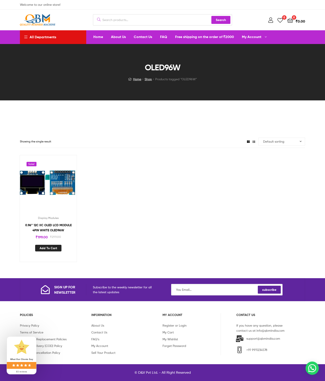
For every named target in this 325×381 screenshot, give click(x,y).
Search (221, 20)
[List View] (253, 141)
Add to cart (48, 248)
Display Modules (48, 218)
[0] (280, 20)
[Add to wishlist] (42, 186)
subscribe (269, 290)
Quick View (53, 186)
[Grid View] (248, 141)
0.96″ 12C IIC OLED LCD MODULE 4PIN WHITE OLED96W (48, 227)
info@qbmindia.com (270, 330)
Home (137, 79)
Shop (148, 79)
